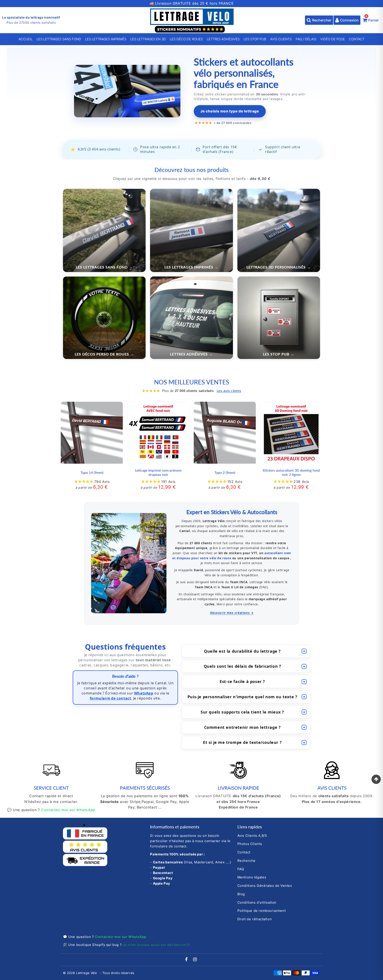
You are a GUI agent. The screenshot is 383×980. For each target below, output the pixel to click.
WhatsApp (143, 693)
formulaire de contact (110, 698)
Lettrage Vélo (87, 973)
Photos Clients (249, 844)
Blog (241, 894)
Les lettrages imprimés (105, 39)
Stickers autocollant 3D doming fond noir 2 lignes (291, 472)
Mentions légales (251, 877)
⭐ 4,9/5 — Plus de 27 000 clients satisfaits (191, 3)
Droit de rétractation (254, 919)
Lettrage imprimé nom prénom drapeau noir (158, 472)
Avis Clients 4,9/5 (252, 835)
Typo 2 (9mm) (224, 472)
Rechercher (321, 20)
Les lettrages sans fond (59, 39)
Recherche (246, 860)
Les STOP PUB (255, 39)
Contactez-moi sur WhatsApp (68, 810)
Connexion (349, 20)
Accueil (26, 39)
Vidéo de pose (332, 39)
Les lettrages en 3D (148, 39)
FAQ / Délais (306, 39)
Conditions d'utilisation (256, 902)
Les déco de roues (186, 39)
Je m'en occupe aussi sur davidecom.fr (156, 945)
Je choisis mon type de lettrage (229, 111)
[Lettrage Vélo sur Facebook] (187, 960)
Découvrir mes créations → (232, 613)
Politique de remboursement (261, 911)
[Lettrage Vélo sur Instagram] (195, 960)
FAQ (240, 869)
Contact (356, 39)
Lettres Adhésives (223, 39)
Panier (372, 18)
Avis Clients (281, 39)
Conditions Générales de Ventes (264, 886)
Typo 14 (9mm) (91, 472)
